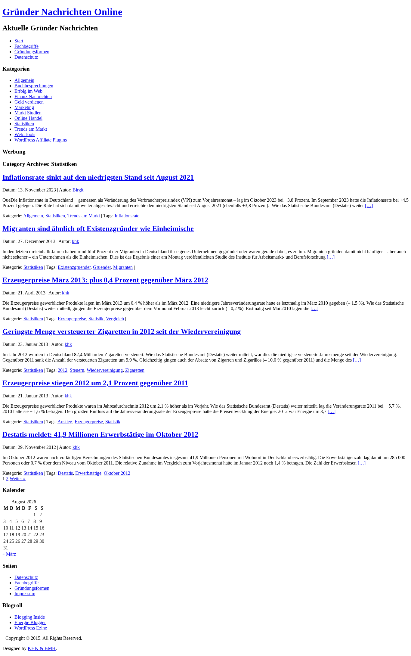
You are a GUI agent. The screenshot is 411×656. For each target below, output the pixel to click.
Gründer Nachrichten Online (62, 11)
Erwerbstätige (88, 473)
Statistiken (24, 123)
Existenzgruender (74, 267)
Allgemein (24, 80)
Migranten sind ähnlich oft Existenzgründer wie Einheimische (98, 228)
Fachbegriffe (26, 46)
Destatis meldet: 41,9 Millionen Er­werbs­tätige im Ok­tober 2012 (100, 434)
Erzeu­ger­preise (72, 318)
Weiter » (18, 478)
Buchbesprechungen (33, 85)
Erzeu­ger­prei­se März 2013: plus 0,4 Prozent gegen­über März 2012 (105, 280)
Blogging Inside (29, 617)
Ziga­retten (134, 370)
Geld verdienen (29, 101)
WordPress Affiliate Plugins (40, 139)
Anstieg (64, 421)
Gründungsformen (31, 51)
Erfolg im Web (28, 91)
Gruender (102, 267)
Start (18, 40)
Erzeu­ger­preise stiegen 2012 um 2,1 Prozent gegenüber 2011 (95, 383)
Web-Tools (24, 134)
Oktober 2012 (117, 473)
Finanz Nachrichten (33, 96)
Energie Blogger (30, 622)
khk (75, 241)
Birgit (78, 189)
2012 (62, 370)
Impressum (24, 593)
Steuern (77, 370)
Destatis (65, 473)
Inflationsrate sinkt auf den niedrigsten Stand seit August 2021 (98, 177)
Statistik (96, 318)
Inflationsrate (127, 215)
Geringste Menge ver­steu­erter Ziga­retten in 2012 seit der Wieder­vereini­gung (121, 331)
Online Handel (28, 118)
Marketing (24, 107)
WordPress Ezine (30, 627)
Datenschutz (26, 57)
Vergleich (115, 318)
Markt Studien (28, 112)
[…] (369, 205)
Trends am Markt (30, 129)
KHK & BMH (42, 648)
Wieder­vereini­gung (105, 370)
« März (9, 554)
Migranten (123, 267)
